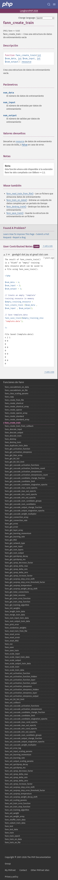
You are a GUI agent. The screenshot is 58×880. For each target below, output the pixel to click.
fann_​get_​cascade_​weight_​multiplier (20, 514)
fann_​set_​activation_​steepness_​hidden (22, 689)
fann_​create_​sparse (13, 410)
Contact (23, 870)
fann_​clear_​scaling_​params (16, 393)
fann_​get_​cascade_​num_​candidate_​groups (23, 501)
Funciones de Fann (13, 382)
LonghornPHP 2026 (29, 10)
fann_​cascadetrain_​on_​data (17, 387)
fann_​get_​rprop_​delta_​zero (16, 572)
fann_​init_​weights (12, 608)
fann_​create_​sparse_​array (16, 413)
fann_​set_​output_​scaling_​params (19, 761)
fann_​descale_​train (13, 436)
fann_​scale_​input (12, 654)
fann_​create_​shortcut (14, 403)
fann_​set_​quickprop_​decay (16, 764)
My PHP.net (10, 870)
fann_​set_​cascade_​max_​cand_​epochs (21, 722)
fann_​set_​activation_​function (17, 673)
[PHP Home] (7, 4)
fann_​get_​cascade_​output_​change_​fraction (23, 507)
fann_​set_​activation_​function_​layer (20, 680)
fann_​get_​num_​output (14, 553)
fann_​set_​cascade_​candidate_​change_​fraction (25, 712)
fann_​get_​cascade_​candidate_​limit (20, 481)
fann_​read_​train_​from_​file (16, 631)
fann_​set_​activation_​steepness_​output (21, 696)
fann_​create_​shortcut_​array (17, 406)
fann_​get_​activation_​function (17, 449)
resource (26, 61)
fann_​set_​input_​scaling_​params (18, 751)
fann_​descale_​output (14, 432)
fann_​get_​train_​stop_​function (17, 602)
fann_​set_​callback (13, 702)
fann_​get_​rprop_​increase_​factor (18, 576)
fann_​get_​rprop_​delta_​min (16, 569)
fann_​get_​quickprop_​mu (15, 559)
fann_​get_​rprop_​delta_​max (16, 566)
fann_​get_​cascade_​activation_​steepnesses (23, 471)
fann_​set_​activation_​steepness (18, 686)
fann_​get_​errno (11, 524)
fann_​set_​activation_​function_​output (21, 683)
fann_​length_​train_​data (15, 611)
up (4, 254)
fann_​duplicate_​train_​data (16, 445)
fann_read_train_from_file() (19, 193)
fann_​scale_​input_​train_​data (17, 657)
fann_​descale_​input (13, 429)
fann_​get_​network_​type (15, 543)
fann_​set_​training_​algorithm (17, 810)
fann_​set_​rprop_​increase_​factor (18, 784)
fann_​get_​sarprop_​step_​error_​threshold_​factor (25, 582)
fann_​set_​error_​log (13, 748)
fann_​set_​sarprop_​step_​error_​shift (20, 787)
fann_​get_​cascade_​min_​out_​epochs (20, 498)
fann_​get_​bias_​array (13, 455)
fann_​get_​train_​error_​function (17, 598)
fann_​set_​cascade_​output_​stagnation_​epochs (24, 742)
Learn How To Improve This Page (18, 234)
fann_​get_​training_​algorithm (17, 605)
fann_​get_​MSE (11, 540)
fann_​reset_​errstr (12, 637)
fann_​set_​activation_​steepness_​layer (21, 693)
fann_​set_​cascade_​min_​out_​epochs (20, 732)
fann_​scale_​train (12, 667)
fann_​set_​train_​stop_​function (17, 807)
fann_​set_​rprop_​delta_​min (16, 777)
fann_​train (9, 833)
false (24, 145)
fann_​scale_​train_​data (14, 670)
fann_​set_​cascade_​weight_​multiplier (20, 745)
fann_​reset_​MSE (12, 641)
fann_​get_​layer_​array (14, 530)
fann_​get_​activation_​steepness (18, 452)
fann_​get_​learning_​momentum (18, 533)
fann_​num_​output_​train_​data (17, 621)
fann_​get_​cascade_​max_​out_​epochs (20, 491)
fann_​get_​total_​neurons (15, 595)
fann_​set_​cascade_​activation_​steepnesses (23, 709)
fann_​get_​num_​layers (14, 550)
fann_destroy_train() (16, 206)
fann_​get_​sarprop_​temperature (18, 585)
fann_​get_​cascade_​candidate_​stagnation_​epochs (26, 485)
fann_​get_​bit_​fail (12, 458)
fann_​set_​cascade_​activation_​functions (22, 706)
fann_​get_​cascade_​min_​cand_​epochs (21, 494)
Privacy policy (11, 876)
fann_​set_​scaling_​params (16, 800)
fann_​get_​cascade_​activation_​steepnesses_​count (26, 475)
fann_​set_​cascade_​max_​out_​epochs (20, 725)
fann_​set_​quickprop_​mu (15, 768)
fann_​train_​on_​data (13, 839)
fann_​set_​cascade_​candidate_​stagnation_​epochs (26, 719)
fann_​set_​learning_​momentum (18, 755)
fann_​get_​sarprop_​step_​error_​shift (20, 579)
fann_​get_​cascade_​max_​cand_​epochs (21, 488)
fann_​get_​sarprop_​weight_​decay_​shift (21, 589)
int (39, 55)
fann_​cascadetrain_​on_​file (16, 390)
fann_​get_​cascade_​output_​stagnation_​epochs (24, 511)
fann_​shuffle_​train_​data (15, 820)
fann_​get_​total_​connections (17, 592)
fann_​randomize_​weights (15, 628)
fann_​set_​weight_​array (14, 816)
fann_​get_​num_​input (14, 546)
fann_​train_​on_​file (13, 842)
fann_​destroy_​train (13, 442)
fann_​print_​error (12, 624)
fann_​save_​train (12, 650)
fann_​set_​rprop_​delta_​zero (16, 781)
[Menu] (54, 4)
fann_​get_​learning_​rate (15, 537)
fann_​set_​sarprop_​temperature (18, 794)
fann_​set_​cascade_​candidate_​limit (20, 715)
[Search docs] (49, 4)
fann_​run (9, 644)
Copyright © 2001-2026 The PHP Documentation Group (28, 860)
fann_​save (9, 647)
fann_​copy (9, 397)
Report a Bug (19, 237)
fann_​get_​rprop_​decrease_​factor (19, 563)
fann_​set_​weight (12, 813)
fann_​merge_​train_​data (15, 615)
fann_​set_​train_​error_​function (17, 803)
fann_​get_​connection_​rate (16, 520)
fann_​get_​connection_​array (16, 517)
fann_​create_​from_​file (14, 400)
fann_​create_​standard (14, 416)
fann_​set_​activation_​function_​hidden (21, 676)
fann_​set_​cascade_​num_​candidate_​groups (23, 735)
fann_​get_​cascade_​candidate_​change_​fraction (25, 478)
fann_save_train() (14, 213)
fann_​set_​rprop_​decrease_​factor (19, 771)
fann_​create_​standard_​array (17, 419)
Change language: (26, 18)
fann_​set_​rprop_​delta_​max (16, 774)
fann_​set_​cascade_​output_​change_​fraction (23, 738)
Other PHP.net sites (40, 870)
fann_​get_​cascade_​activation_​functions (22, 465)
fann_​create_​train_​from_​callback (19, 426)
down (9, 254)
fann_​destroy (10, 439)
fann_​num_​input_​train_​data (17, 618)
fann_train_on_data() (16, 200)
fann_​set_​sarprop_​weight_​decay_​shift (21, 797)
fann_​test (9, 826)
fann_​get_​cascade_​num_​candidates (20, 504)
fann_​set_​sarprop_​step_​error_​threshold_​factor (25, 790)
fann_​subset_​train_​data (15, 823)
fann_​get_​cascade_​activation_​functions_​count (25, 468)
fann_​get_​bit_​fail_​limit (14, 462)
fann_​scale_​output (13, 660)
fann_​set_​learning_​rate (15, 758)
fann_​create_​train (13, 423)
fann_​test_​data (11, 829)
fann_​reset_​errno (12, 634)
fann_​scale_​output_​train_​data (18, 663)
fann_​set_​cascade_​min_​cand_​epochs (21, 729)
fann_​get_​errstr (11, 527)
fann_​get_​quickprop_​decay (16, 556)
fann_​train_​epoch (12, 836)
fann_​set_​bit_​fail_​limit (14, 699)
